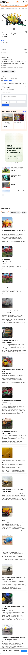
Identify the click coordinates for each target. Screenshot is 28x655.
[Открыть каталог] (17, 2)
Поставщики (15, 212)
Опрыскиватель (6, 259)
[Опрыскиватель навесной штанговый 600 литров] (7, 516)
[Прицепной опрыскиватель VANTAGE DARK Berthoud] (7, 603)
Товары (7, 8)
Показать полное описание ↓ (8, 71)
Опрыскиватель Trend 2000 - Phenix (11, 311)
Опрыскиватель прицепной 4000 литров (6, 124)
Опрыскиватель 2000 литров (9, 431)
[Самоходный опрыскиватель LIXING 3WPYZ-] (7, 574)
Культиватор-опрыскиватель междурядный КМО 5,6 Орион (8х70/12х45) (13, 638)
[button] (26, 5)
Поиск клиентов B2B (14, 162)
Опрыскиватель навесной (16, 175)
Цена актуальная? (21, 102)
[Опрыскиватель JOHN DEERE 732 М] (7, 337)
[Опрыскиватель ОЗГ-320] (7, 545)
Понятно (24, 651)
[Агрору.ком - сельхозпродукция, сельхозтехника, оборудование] (5, 1)
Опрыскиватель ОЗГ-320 (8, 548)
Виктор (2, 40)
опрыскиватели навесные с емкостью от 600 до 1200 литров (18, 124)
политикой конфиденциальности (9, 652)
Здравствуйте (5, 102)
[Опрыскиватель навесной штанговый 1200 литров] (7, 457)
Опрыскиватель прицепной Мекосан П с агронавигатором (17, 168)
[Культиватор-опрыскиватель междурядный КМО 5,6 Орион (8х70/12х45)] (7, 634)
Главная (2, 8)
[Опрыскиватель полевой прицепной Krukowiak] (7, 397)
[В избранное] (26, 32)
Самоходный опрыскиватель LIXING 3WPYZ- (13, 577)
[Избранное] (23, 2)
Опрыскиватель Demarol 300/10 (18, 183)
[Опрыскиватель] (7, 256)
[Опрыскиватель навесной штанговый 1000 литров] (7, 227)
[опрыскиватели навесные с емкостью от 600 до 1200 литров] (19, 117)
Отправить (5, 105)
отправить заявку (8, 80)
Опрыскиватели (13, 8)
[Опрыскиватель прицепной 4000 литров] (7, 117)
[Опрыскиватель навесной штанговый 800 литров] (7, 366)
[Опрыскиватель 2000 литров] (7, 428)
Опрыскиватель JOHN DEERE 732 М (11, 340)
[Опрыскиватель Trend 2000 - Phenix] (7, 308)
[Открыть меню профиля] (26, 2)
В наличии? (13, 102)
